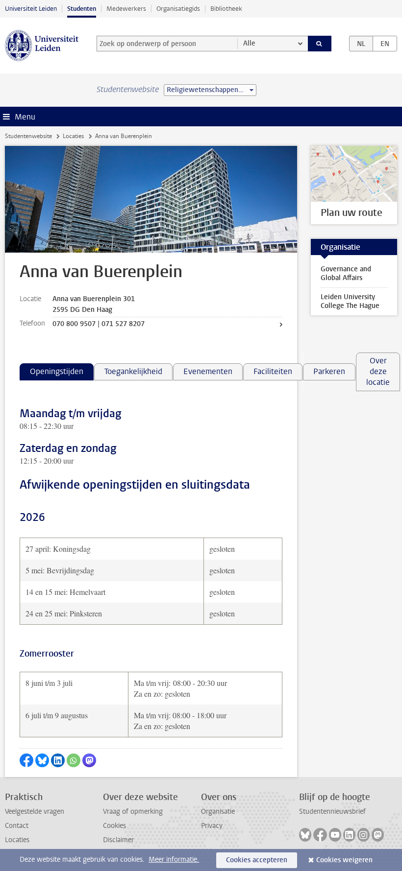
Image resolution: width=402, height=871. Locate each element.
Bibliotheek (226, 8)
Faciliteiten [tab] (272, 371)
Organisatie (218, 811)
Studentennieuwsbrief (332, 811)
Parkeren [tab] (329, 371)
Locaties (73, 136)
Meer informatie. (174, 859)
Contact (16, 825)
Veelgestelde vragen (34, 811)
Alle (249, 43)
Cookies (114, 825)
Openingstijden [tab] (56, 371)
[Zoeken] (319, 43)
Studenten (81, 8)
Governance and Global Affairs (346, 273)
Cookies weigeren (344, 860)
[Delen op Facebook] (26, 760)
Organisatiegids (178, 8)
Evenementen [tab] (207, 371)
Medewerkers (126, 8)
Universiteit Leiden (31, 8)
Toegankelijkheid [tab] (133, 371)
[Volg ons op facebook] (320, 835)
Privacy (212, 825)
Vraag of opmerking (133, 811)
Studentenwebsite (28, 136)
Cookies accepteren (256, 860)
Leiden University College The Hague (350, 301)
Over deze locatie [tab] (378, 371)
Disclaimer (118, 840)
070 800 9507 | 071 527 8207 (98, 324)
